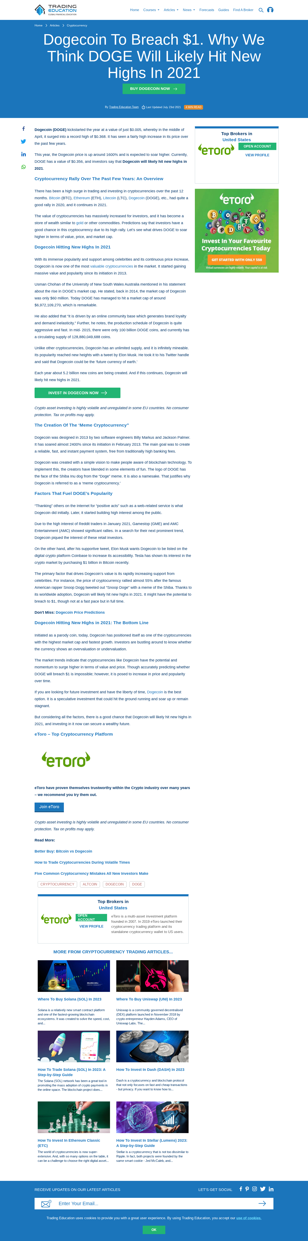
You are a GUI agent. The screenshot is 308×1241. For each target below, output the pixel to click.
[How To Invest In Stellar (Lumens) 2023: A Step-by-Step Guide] (152, 1118)
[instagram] (254, 1188)
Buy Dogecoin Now (150, 89)
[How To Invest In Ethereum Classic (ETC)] (74, 1118)
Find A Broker (243, 10)
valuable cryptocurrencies (111, 266)
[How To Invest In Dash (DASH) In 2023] (152, 1047)
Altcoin (90, 884)
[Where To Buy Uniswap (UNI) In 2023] (152, 976)
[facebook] (241, 1188)
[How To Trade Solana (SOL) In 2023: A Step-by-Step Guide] (74, 1047)
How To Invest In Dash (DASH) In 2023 (150, 1070)
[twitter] (263, 1188)
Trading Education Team (124, 107)
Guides (223, 10)
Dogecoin (137, 198)
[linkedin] (271, 1188)
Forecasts (206, 10)
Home (134, 10)
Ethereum (82, 198)
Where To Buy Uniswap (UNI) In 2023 (149, 999)
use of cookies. (248, 1218)
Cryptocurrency (77, 25)
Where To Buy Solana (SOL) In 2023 (69, 999)
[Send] (262, 1203)
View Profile (91, 926)
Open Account (86, 917)
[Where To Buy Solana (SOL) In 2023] (74, 976)
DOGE (137, 884)
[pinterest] (247, 1188)
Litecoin (109, 198)
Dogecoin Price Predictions (80, 612)
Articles (55, 25)
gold (79, 223)
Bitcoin (54, 198)
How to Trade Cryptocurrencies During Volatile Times (82, 862)
